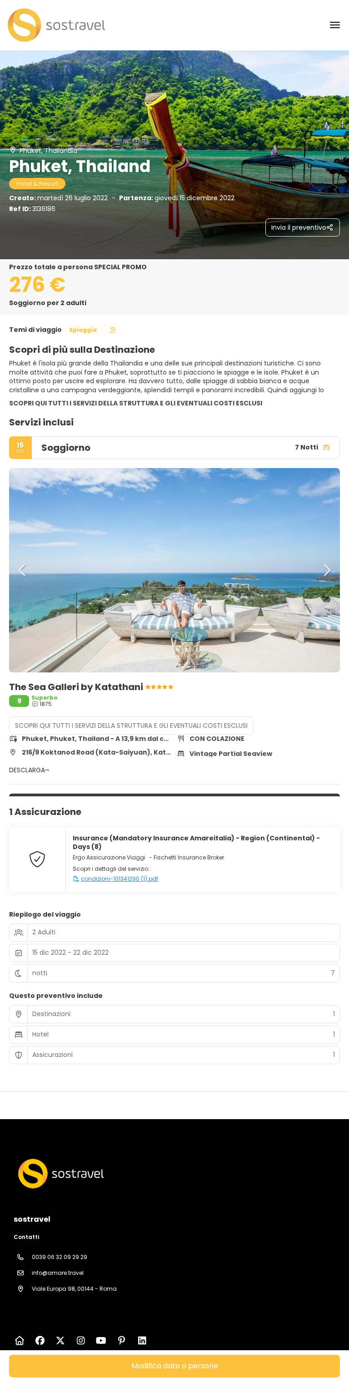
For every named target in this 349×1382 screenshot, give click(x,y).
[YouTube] (101, 1340)
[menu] (334, 25)
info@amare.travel (58, 1273)
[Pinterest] (121, 1340)
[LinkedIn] (142, 1340)
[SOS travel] (60, 1173)
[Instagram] (80, 1340)
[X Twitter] (60, 1340)
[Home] (19, 1340)
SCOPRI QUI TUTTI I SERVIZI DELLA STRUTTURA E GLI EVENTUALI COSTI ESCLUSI (135, 403)
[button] (23, 570)
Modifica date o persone (174, 1366)
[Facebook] (39, 1340)
